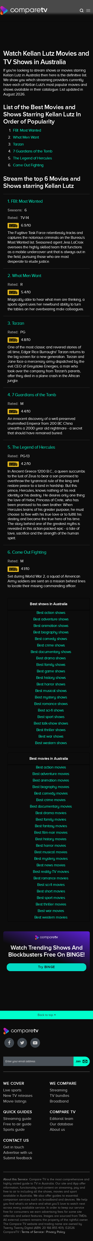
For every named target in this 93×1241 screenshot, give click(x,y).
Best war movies (51, 911)
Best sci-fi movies (50, 884)
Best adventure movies (50, 774)
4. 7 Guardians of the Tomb (32, 394)
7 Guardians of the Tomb (32, 151)
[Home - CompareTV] (24, 10)
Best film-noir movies (50, 832)
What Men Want (26, 137)
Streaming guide (17, 1118)
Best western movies (50, 917)
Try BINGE (46, 967)
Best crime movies (51, 800)
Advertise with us (17, 1152)
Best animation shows (51, 625)
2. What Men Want (24, 275)
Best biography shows (51, 632)
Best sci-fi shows (51, 710)
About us (57, 1129)
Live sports (12, 1090)
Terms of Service (32, 1232)
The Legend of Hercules (32, 158)
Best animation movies (51, 780)
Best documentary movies (51, 806)
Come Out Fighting (28, 165)
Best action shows (51, 612)
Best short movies (51, 891)
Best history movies (50, 839)
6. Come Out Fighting (27, 552)
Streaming (58, 1090)
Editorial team (61, 1118)
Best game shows (51, 671)
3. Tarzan (16, 323)
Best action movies (51, 767)
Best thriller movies (51, 904)
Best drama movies (50, 813)
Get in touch (13, 1147)
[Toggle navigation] (88, 10)
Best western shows (51, 743)
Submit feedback (17, 1158)
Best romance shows (50, 704)
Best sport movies (51, 897)
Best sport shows (50, 717)
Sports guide (14, 1129)
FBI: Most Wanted (27, 130)
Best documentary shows (51, 652)
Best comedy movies (51, 793)
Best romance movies (51, 878)
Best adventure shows (51, 619)
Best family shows (50, 664)
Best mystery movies (51, 858)
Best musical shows (51, 690)
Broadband (59, 1101)
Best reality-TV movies (51, 871)
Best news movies (51, 865)
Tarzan (18, 144)
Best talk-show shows (51, 723)
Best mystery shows (51, 697)
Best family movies (51, 819)
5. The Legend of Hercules (31, 447)
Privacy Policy (55, 1232)
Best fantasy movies (51, 826)
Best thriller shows (51, 730)
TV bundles (59, 1095)
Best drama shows (51, 658)
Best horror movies (51, 845)
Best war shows (50, 736)
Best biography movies (50, 787)
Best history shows (51, 677)
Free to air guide (17, 1124)
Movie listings (14, 1101)
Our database (61, 1124)
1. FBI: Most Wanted (25, 201)
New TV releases (17, 1095)
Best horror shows (51, 684)
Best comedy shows (51, 638)
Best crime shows (51, 645)
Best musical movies (50, 852)
